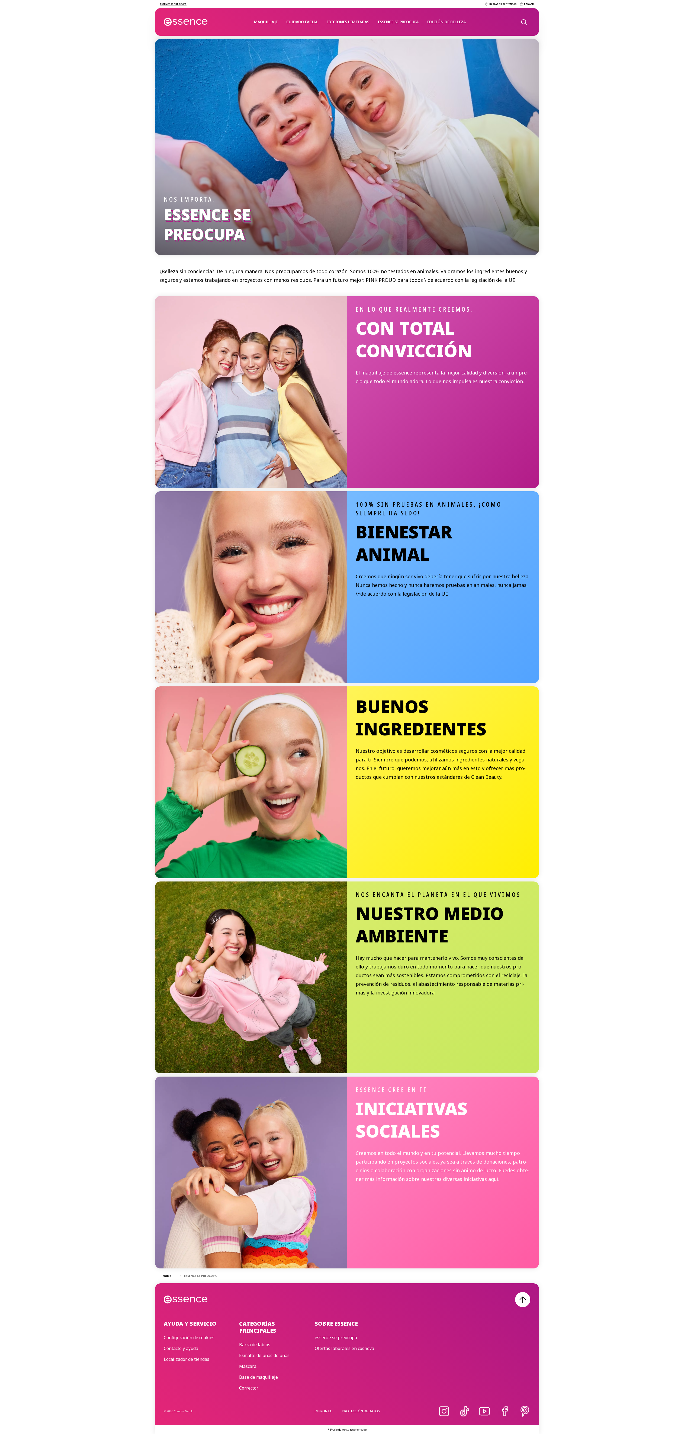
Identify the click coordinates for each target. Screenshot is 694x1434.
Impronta (323, 1411)
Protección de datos (361, 1411)
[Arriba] (522, 1299)
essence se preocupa (398, 21)
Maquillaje (266, 21)
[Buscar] (523, 21)
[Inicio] (186, 22)
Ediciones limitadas (348, 21)
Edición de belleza (446, 21)
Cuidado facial (302, 21)
